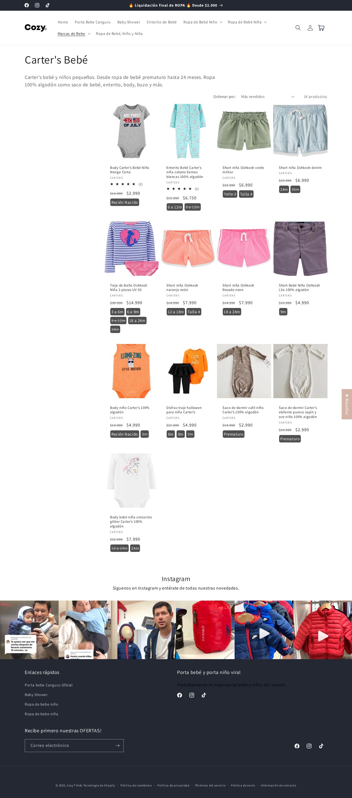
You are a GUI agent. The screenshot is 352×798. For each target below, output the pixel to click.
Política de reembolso (136, 785)
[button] (202, 22)
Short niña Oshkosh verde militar (243, 169)
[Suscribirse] (117, 745)
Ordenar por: (224, 96)
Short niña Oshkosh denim (300, 167)
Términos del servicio (210, 785)
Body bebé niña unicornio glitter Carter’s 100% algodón (131, 522)
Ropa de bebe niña (41, 713)
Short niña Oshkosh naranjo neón (182, 287)
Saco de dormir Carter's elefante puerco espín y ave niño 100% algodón (298, 412)
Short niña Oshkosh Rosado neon (238, 287)
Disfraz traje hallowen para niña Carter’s (184, 409)
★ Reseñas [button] (347, 404)
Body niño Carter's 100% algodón (130, 409)
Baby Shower (36, 694)
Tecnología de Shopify (99, 785)
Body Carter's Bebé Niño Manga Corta (129, 169)
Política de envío (243, 785)
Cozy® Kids (74, 785)
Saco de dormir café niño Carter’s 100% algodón (242, 409)
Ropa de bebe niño (41, 704)
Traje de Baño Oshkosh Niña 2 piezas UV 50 (128, 287)
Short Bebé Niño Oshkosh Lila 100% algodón (299, 287)
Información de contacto (278, 785)
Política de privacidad (173, 785)
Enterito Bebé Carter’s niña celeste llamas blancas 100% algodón (184, 172)
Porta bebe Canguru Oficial (49, 685)
